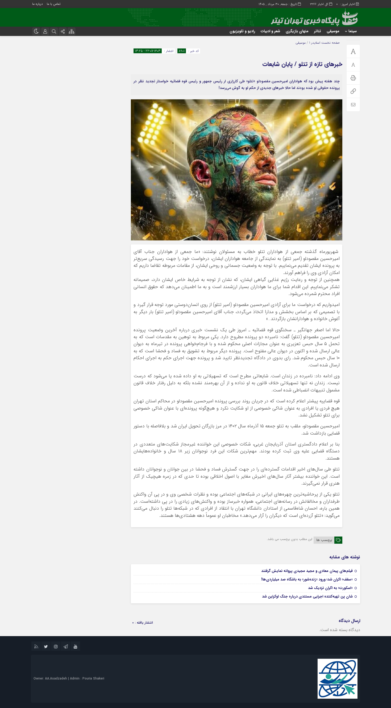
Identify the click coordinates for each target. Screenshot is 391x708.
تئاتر (317, 31)
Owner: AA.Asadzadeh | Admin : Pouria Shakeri (69, 678)
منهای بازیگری (297, 31)
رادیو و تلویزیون (242, 31)
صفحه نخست (330, 42)
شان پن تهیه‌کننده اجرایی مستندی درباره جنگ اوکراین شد (307, 596)
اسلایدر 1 (314, 42)
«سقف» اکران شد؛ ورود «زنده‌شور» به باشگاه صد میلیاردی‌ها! (307, 579)
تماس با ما (53, 3)
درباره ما (37, 3)
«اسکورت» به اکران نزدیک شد (330, 588)
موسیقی (333, 31)
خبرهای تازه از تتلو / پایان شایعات (302, 64)
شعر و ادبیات (270, 31)
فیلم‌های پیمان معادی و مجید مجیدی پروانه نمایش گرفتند (307, 571)
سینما (352, 31)
